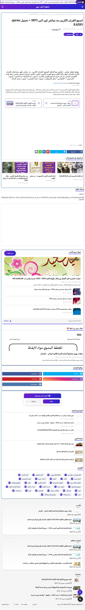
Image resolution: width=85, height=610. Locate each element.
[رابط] (48, 151)
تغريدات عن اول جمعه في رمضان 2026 (60, 299)
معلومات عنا (24, 604)
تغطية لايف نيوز (42, 6)
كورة (28, 491)
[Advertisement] (42, 54)
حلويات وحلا (59, 487)
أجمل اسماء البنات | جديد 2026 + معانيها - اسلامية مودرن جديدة (55, 423)
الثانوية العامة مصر (74, 483)
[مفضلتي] (80, 592)
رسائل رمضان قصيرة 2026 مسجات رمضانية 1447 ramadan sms (52, 309)
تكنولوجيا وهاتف (14, 483)
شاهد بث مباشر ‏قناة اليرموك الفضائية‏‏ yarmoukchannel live (56, 430)
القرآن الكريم (69, 14)
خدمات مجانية (30, 487)
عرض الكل (11, 253)
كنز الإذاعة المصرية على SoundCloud (71, 176)
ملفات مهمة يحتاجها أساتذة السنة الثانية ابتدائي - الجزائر (61, 353)
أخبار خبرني (76, 479)
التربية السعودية (25, 479)
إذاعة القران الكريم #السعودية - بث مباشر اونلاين (42, 177)
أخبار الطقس (38, 475)
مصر (78, 495)
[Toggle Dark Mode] (80, 599)
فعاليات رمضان (53, 491)
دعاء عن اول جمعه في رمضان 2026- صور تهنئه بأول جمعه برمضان (53, 289)
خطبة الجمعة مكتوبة (13, 487)
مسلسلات (16, 491)
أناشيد (53, 479)
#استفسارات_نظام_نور (73, 475)
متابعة (51, 401)
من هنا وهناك (65, 495)
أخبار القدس (23, 475)
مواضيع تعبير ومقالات (48, 495)
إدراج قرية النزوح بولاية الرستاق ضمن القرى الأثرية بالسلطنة (57, 459)
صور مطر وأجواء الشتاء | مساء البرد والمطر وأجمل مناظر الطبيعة (55, 444)
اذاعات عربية (41, 479)
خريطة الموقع (5, 604)
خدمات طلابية (45, 487)
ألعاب (64, 479)
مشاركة (33, 401)
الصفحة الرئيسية (78, 14)
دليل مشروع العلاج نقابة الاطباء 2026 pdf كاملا (57, 579)
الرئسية (34, 604)
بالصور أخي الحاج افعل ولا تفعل (65, 451)
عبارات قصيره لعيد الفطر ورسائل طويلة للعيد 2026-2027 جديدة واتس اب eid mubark (46, 278)
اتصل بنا (16, 604)
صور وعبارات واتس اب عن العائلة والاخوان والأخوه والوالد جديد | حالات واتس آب (51, 415)
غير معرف (78, 29)
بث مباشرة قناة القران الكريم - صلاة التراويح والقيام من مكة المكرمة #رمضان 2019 (15, 178)
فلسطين (39, 491)
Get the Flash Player (60, 83)
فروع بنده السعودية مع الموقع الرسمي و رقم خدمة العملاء (53, 587)
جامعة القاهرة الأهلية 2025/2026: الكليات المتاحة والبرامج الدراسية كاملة (49, 519)
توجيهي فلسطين (74, 487)
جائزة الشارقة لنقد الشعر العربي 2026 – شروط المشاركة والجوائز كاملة (50, 528)
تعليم (27, 483)
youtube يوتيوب (53, 475)
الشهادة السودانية (56, 483)
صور (78, 491)
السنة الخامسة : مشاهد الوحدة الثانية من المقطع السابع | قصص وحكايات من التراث (47, 563)
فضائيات (67, 491)
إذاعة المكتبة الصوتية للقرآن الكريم (69, 81)
